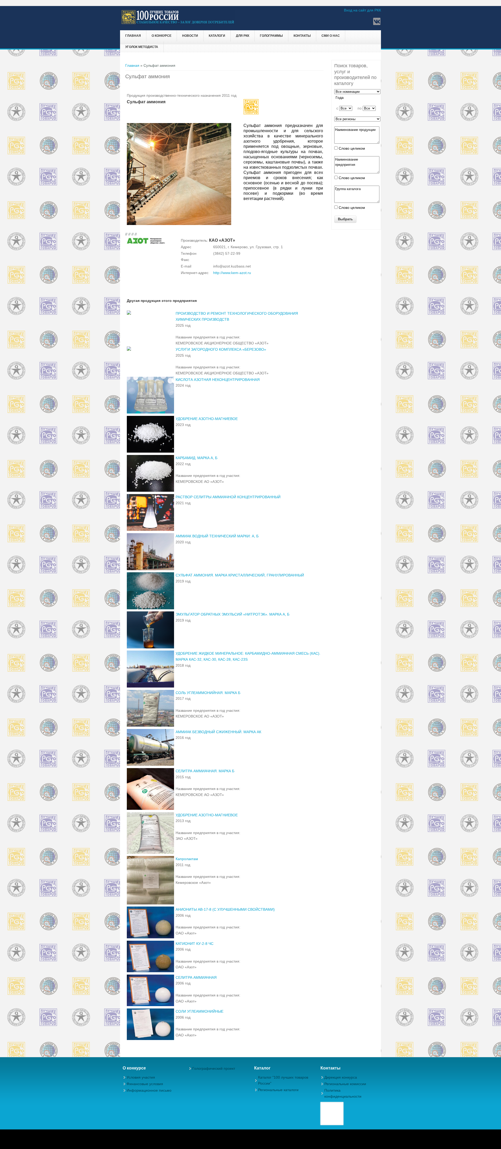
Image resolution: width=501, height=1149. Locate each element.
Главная (133, 36)
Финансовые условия (145, 1084)
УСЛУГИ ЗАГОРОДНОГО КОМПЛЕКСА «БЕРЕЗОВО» (221, 349)
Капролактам (187, 859)
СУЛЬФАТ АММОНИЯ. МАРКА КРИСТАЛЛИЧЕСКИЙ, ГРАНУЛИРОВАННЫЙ (240, 575)
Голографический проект (213, 1068)
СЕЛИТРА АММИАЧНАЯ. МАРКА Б (205, 771)
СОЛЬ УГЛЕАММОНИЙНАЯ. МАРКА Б (208, 693)
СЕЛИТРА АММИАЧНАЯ (196, 977)
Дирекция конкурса (340, 1077)
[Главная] (178, 23)
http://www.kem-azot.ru (232, 273)
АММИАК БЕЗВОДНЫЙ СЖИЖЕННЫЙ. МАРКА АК (218, 732)
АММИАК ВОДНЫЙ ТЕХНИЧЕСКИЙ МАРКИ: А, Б (217, 536)
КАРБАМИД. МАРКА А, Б (196, 458)
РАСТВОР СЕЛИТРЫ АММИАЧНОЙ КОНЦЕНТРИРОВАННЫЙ (228, 497)
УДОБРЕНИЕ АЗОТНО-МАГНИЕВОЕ (207, 419)
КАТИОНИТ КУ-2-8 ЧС (194, 943)
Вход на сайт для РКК (362, 10)
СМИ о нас (330, 36)
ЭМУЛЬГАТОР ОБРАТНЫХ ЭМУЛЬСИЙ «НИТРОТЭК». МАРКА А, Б (232, 614)
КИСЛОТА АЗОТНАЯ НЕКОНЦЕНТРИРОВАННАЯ (218, 380)
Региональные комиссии (345, 1084)
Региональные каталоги (278, 1090)
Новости (190, 36)
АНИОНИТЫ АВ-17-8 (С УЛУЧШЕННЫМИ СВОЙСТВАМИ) (225, 909)
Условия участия (141, 1077)
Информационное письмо (149, 1090)
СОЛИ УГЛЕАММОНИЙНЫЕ (199, 1011)
